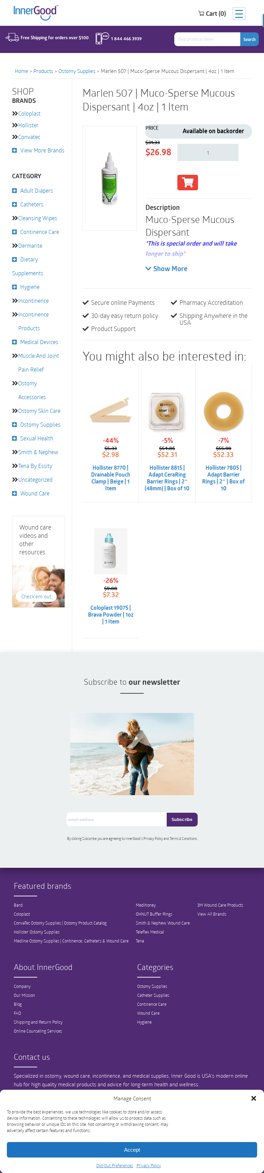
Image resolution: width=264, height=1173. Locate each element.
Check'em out (36, 596)
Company (22, 986)
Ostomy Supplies (77, 70)
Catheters (31, 204)
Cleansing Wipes (37, 218)
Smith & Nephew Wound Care (163, 923)
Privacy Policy (148, 1165)
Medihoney (146, 905)
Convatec (29, 136)
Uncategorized (35, 479)
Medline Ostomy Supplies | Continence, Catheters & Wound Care (71, 940)
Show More (170, 269)
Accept (132, 1150)
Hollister (28, 125)
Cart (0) (216, 13)
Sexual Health (36, 438)
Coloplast (29, 113)
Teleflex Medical (150, 932)
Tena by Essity (35, 465)
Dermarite (30, 245)
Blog (18, 1004)
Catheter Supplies (153, 995)
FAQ (17, 1013)
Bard (18, 905)
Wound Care (35, 493)
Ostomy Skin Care (39, 410)
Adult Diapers (36, 190)
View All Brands (211, 914)
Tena (140, 940)
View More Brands (42, 150)
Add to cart (187, 182)
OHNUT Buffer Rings (154, 914)
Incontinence (33, 300)
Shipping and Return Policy (38, 1022)
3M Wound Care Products (220, 905)
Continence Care (39, 231)
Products (43, 70)
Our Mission (24, 995)
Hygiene (30, 286)
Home (21, 70)
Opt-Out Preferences (114, 1165)
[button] (253, 1098)
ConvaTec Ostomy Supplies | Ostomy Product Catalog (60, 923)
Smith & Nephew (38, 452)
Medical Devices (39, 341)
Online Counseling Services (38, 1031)
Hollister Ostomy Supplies (36, 932)
